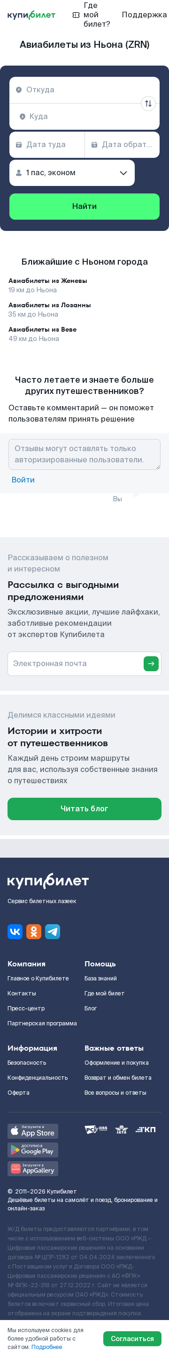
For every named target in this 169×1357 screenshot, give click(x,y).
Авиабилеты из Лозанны (49, 305)
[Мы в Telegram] (52, 931)
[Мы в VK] (15, 931)
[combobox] (84, 90)
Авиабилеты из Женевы (47, 280)
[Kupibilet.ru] (31, 15)
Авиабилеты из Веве (42, 329)
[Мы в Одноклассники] (33, 931)
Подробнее (46, 1347)
